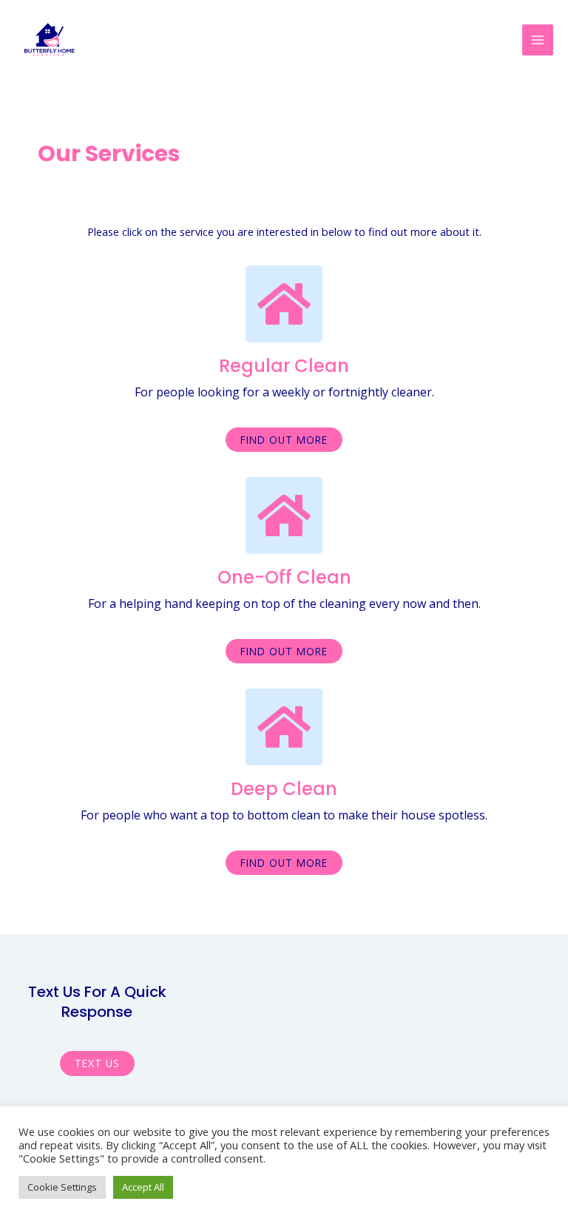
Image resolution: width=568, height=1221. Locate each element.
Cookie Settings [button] (62, 1187)
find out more (284, 651)
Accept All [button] (143, 1187)
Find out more (284, 440)
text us (97, 1063)
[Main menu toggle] (537, 39)
